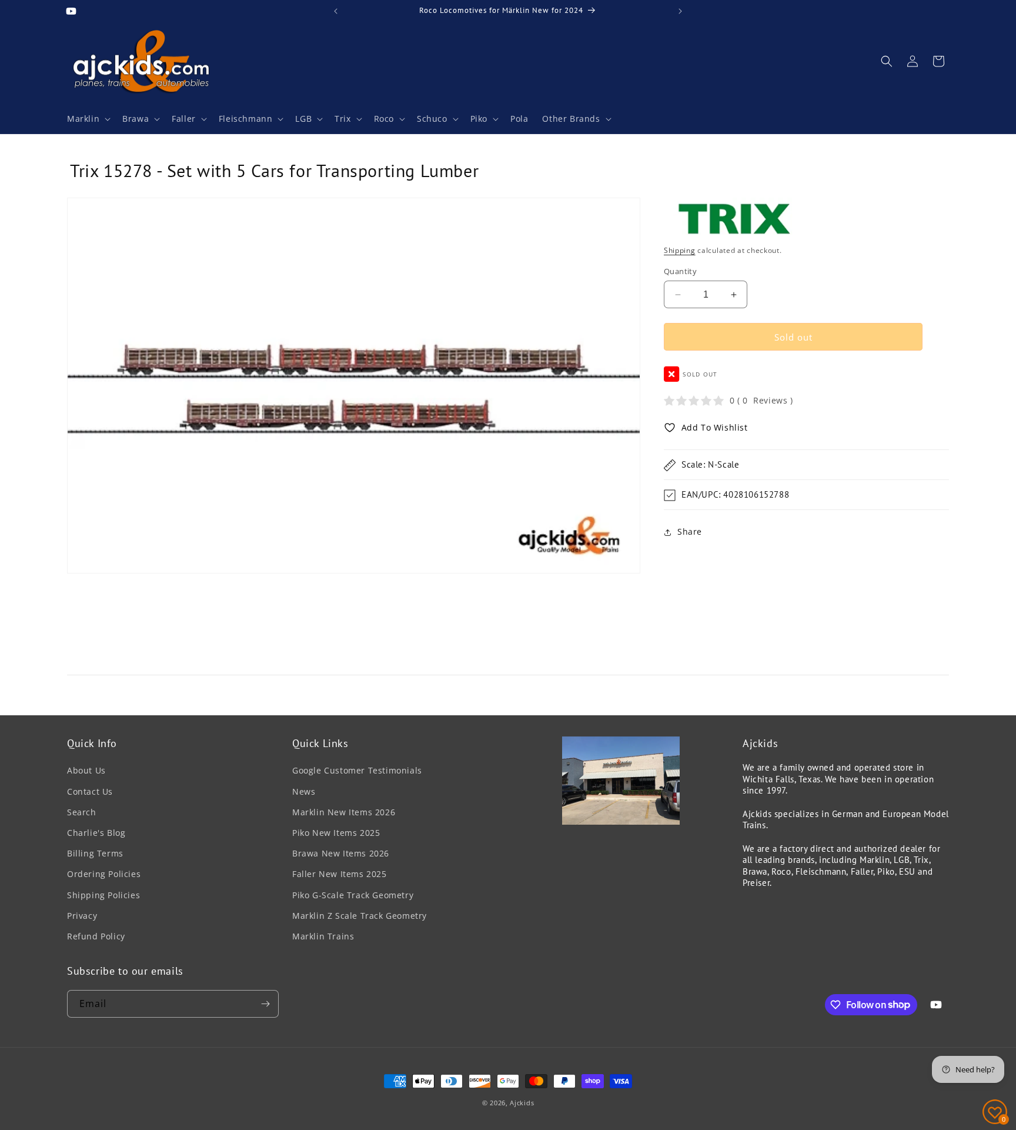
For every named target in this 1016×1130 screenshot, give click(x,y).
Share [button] (689, 532)
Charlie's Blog (96, 832)
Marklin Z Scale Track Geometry (359, 915)
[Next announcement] (680, 11)
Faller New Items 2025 (339, 873)
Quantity (680, 271)
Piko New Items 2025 (336, 832)
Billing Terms (95, 853)
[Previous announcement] (336, 11)
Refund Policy (96, 936)
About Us (86, 770)
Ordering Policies (104, 873)
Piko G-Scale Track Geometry (352, 895)
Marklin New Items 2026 (343, 812)
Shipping (680, 251)
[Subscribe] (265, 1004)
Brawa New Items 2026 (340, 853)
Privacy (82, 915)
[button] (87, 118)
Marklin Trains (323, 936)
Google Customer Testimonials (357, 770)
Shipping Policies (103, 895)
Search (81, 812)
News (303, 791)
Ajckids (522, 1102)
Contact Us (90, 791)
